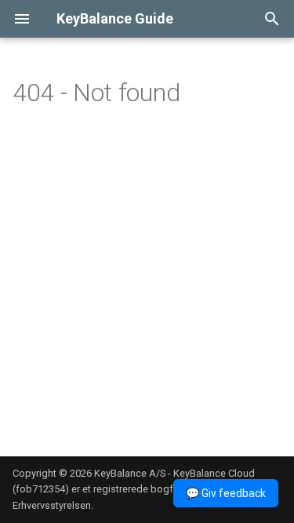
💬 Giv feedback (226, 493)
